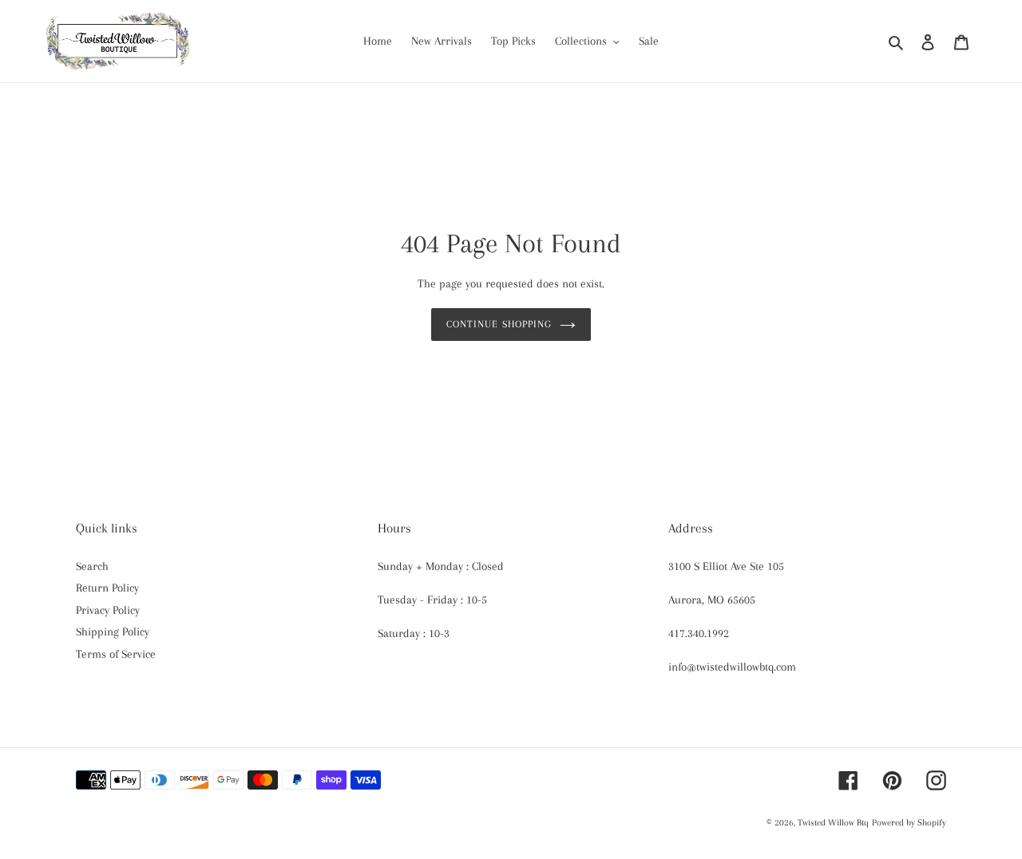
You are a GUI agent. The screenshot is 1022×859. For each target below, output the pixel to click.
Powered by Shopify (909, 822)
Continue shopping (499, 324)
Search (92, 566)
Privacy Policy (108, 610)
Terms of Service (116, 653)
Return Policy (107, 587)
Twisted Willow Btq (833, 822)
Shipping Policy (112, 631)
